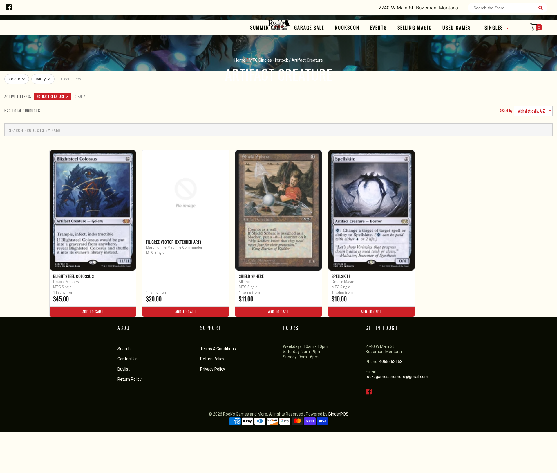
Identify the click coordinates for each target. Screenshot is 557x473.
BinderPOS (338, 414)
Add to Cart (93, 311)
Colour (14, 78)
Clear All (81, 96)
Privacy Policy (212, 369)
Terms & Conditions (218, 348)
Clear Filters (71, 78)
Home (239, 60)
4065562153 (390, 361)
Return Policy (212, 359)
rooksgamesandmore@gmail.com (397, 376)
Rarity (41, 78)
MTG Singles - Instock (268, 60)
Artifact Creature (51, 96)
